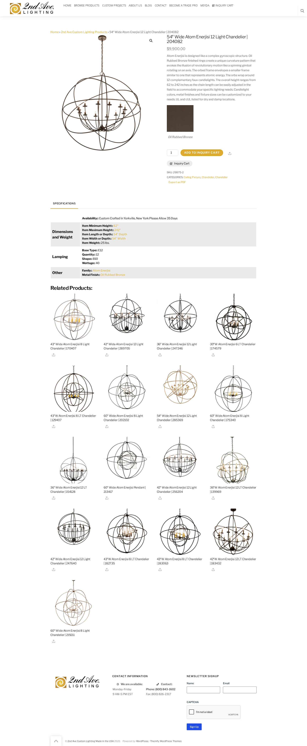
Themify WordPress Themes (166, 741)
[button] (151, 40)
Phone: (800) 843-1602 (160, 689)
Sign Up (194, 726)
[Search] (302, 11)
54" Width (119, 238)
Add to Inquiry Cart (202, 152)
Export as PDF (177, 182)
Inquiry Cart (181, 163)
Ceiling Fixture (192, 177)
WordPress (142, 741)
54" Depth (120, 234)
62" (116, 225)
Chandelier (208, 177)
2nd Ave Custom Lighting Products (84, 32)
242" (117, 230)
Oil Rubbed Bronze (113, 274)
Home (54, 32)
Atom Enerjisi (101, 270)
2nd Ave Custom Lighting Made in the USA (91, 741)
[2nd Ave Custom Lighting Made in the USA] (31, 7)
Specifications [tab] (64, 203)
